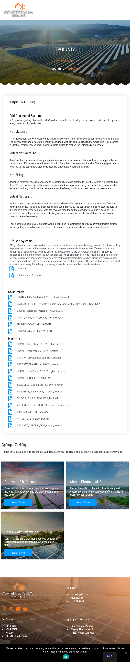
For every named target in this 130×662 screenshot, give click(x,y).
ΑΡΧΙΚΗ (56, 69)
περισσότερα (18, 502)
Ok (65, 657)
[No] (125, 653)
